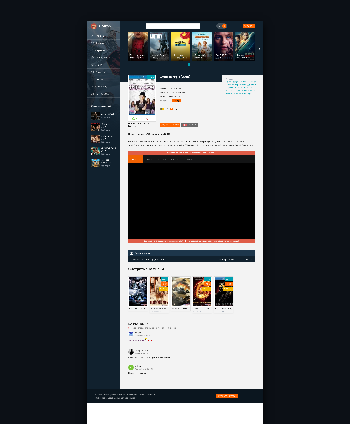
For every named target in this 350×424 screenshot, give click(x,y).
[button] (189, 64)
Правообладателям (227, 396)
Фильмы (99, 43)
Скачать (248, 259)
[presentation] (124, 49)
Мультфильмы (103, 57)
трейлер (192, 125)
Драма (170, 96)
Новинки (99, 35)
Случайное (101, 86)
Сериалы (100, 50)
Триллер (177, 96)
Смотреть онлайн (170, 125)
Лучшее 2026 (102, 93)
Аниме (98, 64)
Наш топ (99, 79)
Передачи (100, 72)
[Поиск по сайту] (196, 26)
